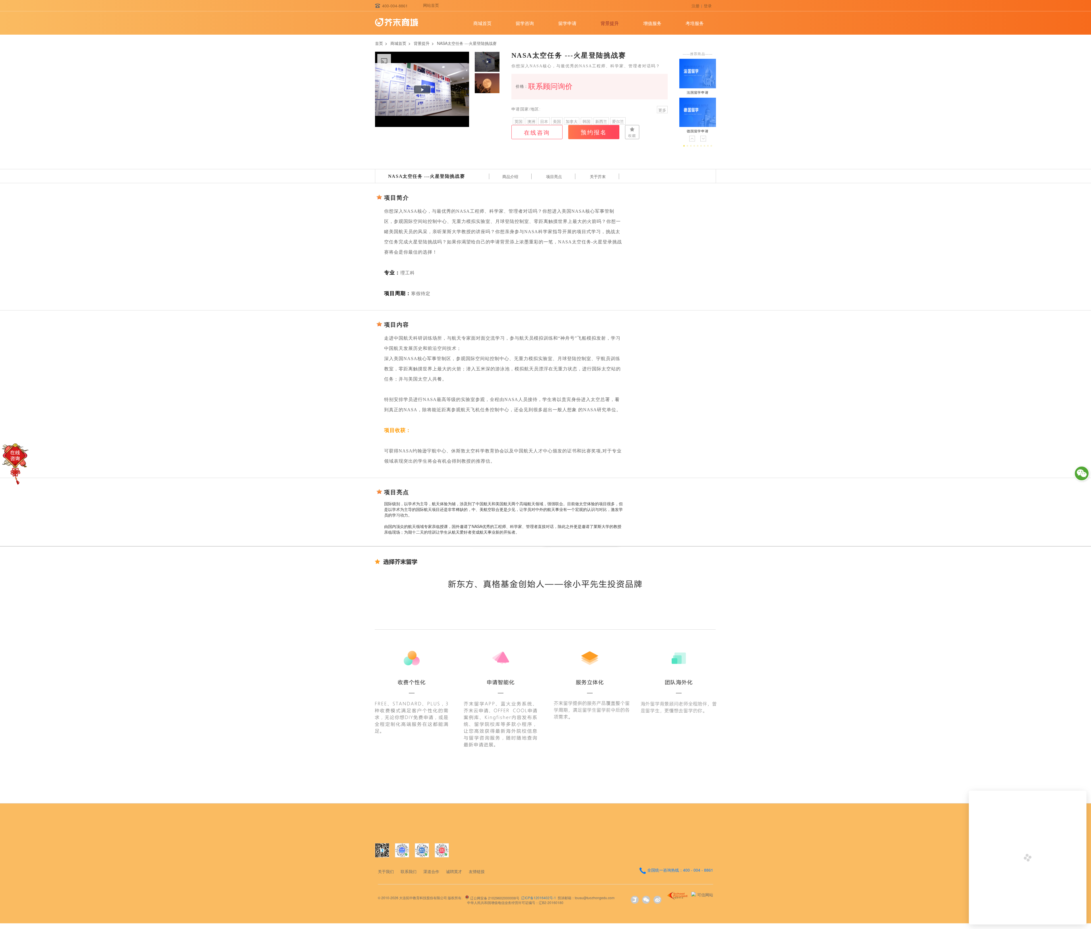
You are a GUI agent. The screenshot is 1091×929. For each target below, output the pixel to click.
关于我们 (386, 871)
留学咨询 (525, 23)
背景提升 (610, 23)
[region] (422, 89)
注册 (695, 6)
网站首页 (431, 5)
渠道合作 (431, 871)
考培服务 (695, 23)
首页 (379, 43)
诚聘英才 (454, 871)
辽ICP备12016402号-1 (538, 897)
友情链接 (477, 871)
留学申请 (567, 23)
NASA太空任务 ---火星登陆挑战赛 (467, 43)
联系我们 (409, 871)
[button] (487, 62)
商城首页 (482, 23)
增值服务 (652, 23)
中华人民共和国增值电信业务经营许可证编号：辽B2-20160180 (515, 902)
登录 (708, 6)
